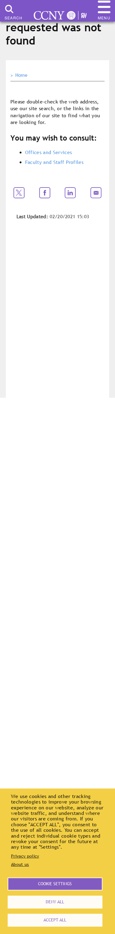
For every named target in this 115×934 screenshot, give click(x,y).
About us (20, 864)
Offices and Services (48, 152)
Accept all (55, 920)
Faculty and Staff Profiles (54, 162)
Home (21, 75)
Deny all (55, 902)
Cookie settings (55, 883)
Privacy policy (25, 856)
